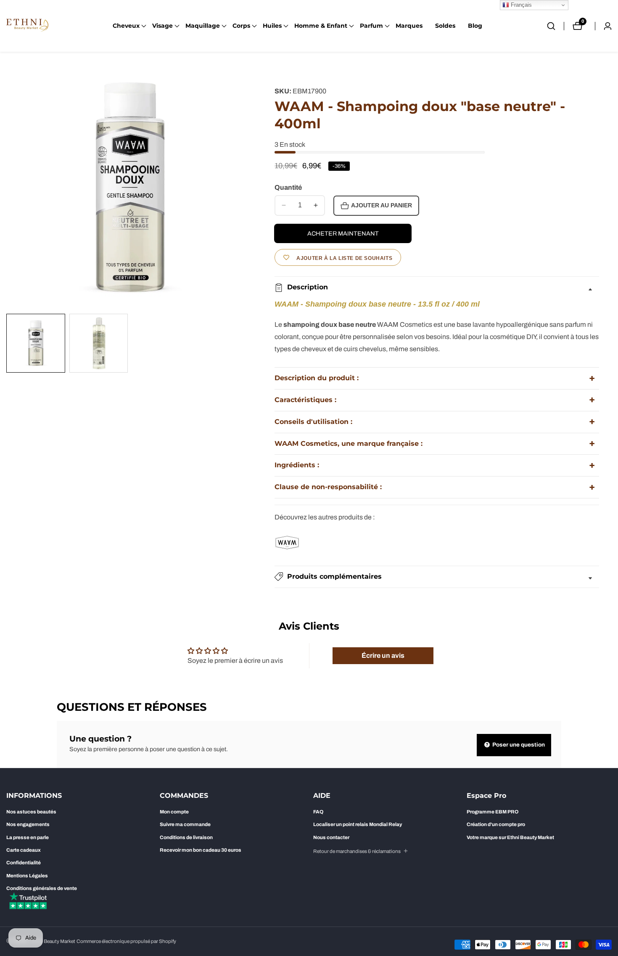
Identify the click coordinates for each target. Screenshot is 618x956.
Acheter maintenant (343, 233)
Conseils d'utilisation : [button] (313, 422)
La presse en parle (27, 837)
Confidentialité (23, 862)
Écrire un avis (383, 655)
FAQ (318, 811)
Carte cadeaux (23, 850)
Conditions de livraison (186, 837)
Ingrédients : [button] (297, 465)
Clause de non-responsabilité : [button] (328, 487)
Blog (475, 25)
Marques (409, 25)
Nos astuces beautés (31, 811)
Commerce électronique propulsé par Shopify (126, 941)
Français (520, 5)
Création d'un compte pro (496, 824)
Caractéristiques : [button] (305, 400)
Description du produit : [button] (317, 378)
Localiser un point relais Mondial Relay (357, 824)
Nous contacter (331, 837)
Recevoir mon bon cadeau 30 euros (200, 850)
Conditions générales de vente (41, 888)
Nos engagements (28, 824)
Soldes (445, 25)
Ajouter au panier (381, 205)
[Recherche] (555, 26)
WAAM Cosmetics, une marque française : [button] (349, 444)
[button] (126, 26)
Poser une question (518, 744)
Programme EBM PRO (492, 811)
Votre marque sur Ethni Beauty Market (510, 837)
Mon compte (174, 811)
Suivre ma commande (185, 824)
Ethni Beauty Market (53, 941)
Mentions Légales (27, 875)
